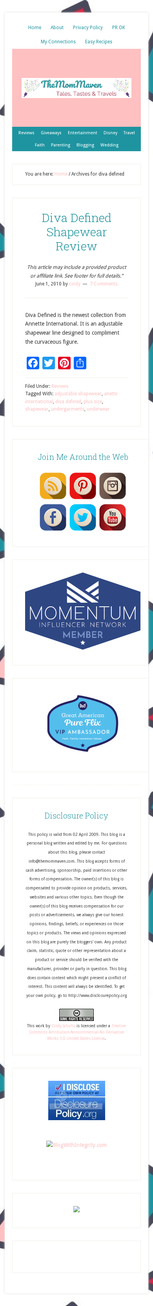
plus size (93, 401)
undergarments (67, 409)
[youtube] (113, 530)
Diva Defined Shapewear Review (76, 232)
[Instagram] (113, 498)
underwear (98, 409)
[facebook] (53, 530)
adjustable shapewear (78, 393)
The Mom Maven (76, 87)
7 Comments (104, 284)
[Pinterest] (83, 498)
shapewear (37, 409)
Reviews (59, 386)
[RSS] (53, 498)
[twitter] (83, 530)
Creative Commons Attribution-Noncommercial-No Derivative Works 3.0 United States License (77, 1032)
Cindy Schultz (63, 1026)
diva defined (68, 401)
